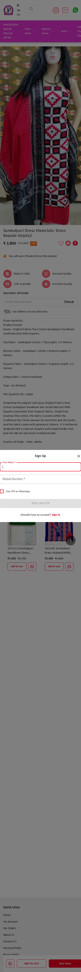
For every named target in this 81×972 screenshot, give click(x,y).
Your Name (9, 462)
